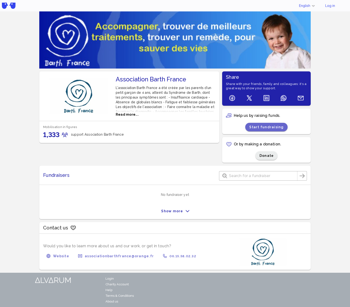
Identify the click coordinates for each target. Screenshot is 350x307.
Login (109, 278)
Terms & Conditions (119, 295)
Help (108, 290)
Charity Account (117, 284)
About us (111, 301)
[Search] (302, 176)
